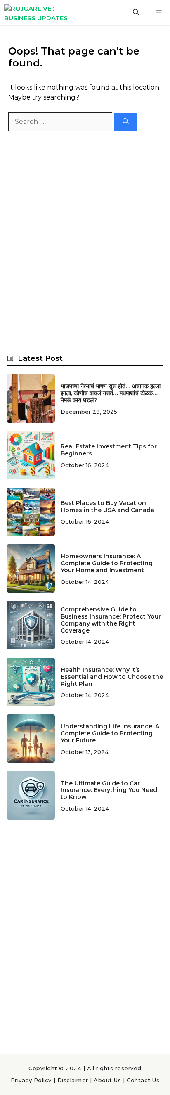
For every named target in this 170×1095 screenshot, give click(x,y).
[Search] (125, 122)
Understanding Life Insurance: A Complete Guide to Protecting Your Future (110, 733)
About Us (107, 1080)
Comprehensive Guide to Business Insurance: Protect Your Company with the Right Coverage (111, 620)
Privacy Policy (31, 1080)
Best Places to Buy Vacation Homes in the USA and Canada (107, 506)
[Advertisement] (85, 244)
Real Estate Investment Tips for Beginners (109, 450)
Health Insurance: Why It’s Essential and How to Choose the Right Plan (112, 676)
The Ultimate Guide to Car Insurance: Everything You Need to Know (109, 790)
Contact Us (143, 1080)
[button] (136, 12)
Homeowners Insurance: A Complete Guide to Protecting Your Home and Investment (107, 563)
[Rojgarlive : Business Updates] (42, 12)
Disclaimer (72, 1080)
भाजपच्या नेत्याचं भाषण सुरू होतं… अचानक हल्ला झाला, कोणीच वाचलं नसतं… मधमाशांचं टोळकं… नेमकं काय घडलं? (111, 393)
